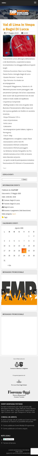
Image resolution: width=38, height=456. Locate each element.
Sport (14, 214)
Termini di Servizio (9, 443)
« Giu (9, 265)
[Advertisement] (19, 336)
